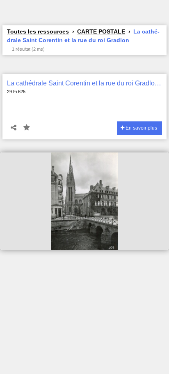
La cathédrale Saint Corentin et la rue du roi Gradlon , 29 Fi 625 (84, 83)
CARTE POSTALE (101, 31)
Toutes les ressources (38, 31)
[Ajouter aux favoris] (26, 127)
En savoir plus (140, 128)
